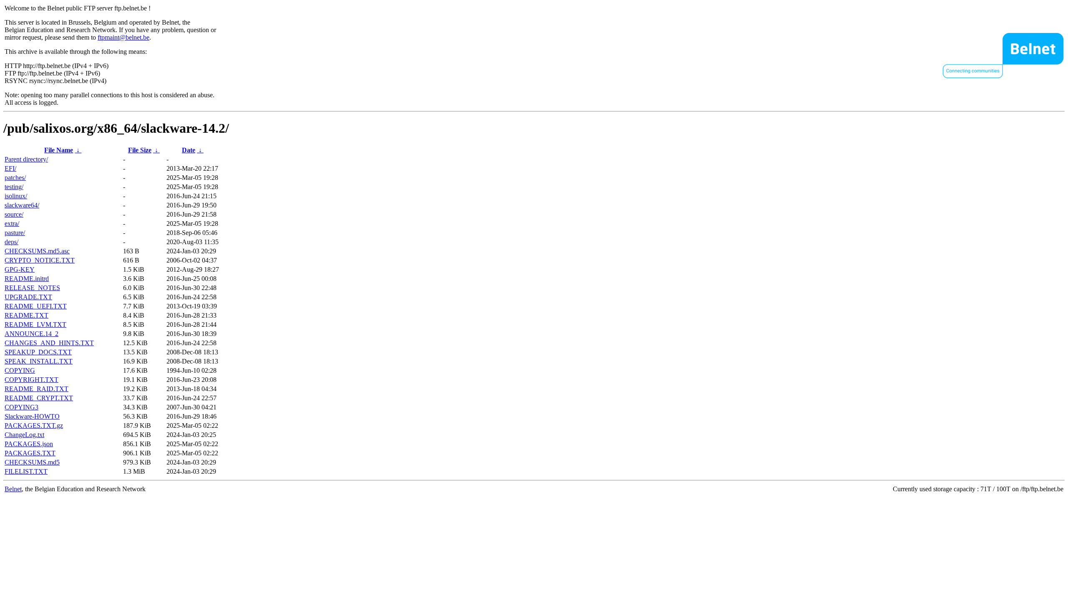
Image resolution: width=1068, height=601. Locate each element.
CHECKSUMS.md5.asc (37, 251)
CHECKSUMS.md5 (32, 462)
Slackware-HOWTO (32, 416)
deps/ (11, 241)
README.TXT (26, 315)
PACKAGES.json (29, 443)
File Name (58, 150)
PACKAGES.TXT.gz (34, 425)
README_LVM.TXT (35, 324)
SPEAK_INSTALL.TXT (39, 361)
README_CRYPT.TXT (39, 398)
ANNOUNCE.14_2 (31, 333)
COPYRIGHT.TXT (31, 379)
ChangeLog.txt (24, 434)
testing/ (14, 186)
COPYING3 (21, 407)
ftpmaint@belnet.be (123, 37)
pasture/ (15, 232)
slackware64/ (22, 205)
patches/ (15, 177)
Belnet (13, 488)
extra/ (12, 223)
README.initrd (27, 278)
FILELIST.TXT (26, 471)
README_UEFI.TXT (36, 306)
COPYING (20, 370)
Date (188, 150)
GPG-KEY (20, 269)
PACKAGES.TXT (30, 453)
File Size (139, 150)
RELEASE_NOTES (32, 287)
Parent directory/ (26, 159)
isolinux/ (16, 195)
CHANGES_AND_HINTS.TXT (49, 342)
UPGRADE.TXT (28, 296)
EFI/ (10, 168)
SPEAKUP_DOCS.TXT (38, 352)
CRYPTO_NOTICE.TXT (40, 260)
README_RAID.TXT (36, 388)
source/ (14, 214)
